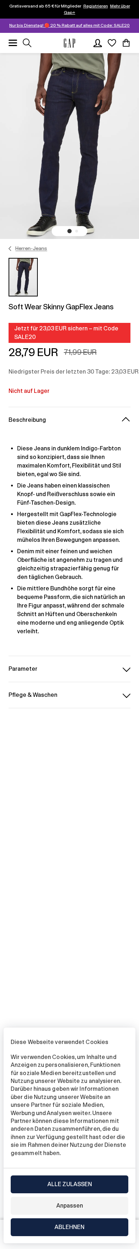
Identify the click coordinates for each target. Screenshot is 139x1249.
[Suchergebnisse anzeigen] (27, 43)
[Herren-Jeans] (10, 248)
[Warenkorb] (126, 43)
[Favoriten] (112, 43)
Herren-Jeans (31, 248)
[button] (69, 231)
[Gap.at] (69, 43)
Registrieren (95, 6)
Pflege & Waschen (33, 694)
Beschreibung (27, 419)
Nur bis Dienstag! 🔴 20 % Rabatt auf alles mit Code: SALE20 (69, 25)
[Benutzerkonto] (97, 43)
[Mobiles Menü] (13, 43)
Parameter (23, 668)
